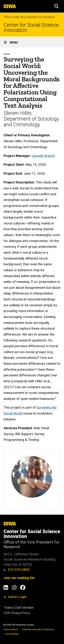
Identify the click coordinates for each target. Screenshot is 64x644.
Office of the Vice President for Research (29, 17)
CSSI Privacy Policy (17, 613)
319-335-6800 (19, 570)
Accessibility (11, 634)
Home (7, 54)
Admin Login (17, 597)
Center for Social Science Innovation (31, 27)
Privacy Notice (11, 629)
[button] (56, 6)
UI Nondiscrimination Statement (38, 629)
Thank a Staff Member (19, 607)
